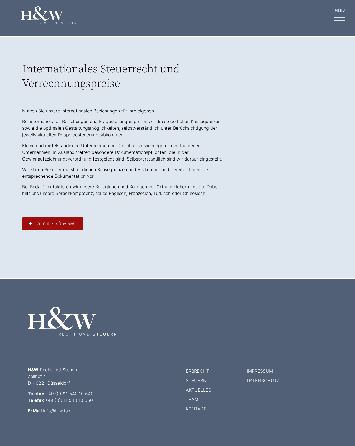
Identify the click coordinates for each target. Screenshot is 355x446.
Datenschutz (263, 380)
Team (192, 399)
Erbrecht (197, 371)
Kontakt (196, 409)
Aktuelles (198, 390)
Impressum (260, 371)
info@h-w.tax (56, 411)
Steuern (196, 380)
